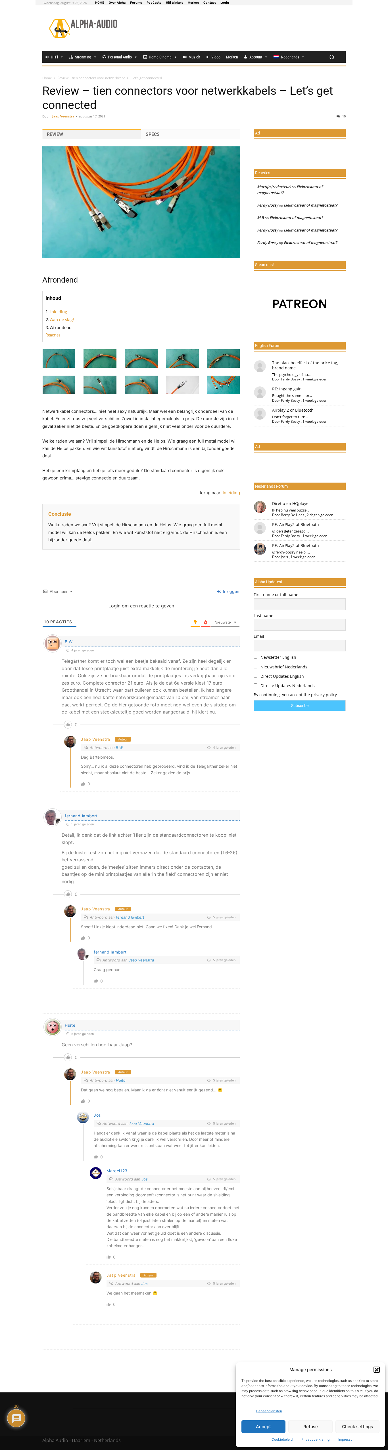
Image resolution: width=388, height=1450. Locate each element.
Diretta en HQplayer (291, 503)
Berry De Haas (292, 514)
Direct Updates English (281, 676)
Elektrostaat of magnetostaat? (310, 205)
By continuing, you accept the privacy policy (295, 694)
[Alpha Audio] (83, 28)
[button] (376, 1370)
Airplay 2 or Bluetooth (293, 410)
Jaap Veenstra (63, 116)
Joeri (284, 556)
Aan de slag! (62, 319)
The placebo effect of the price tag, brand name (305, 365)
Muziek (194, 57)
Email (259, 636)
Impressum (346, 1439)
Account (255, 57)
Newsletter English (277, 657)
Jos (97, 1115)
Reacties (52, 335)
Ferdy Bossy (267, 205)
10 (343, 116)
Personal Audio (120, 57)
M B (260, 217)
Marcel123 (117, 1170)
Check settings (357, 1426)
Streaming (83, 57)
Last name (263, 615)
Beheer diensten (269, 1411)
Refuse (310, 1426)
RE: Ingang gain (287, 389)
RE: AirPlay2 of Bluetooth (295, 524)
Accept (263, 1426)
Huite (121, 1080)
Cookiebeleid (282, 1439)
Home (47, 77)
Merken (232, 57)
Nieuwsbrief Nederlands (283, 667)
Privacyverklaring (315, 1439)
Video (215, 57)
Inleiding (58, 312)
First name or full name (276, 594)
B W (69, 641)
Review (55, 134)
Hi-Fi (54, 57)
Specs (153, 134)
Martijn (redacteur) (274, 186)
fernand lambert (81, 815)
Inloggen (230, 591)
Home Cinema (160, 57)
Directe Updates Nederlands (287, 685)
